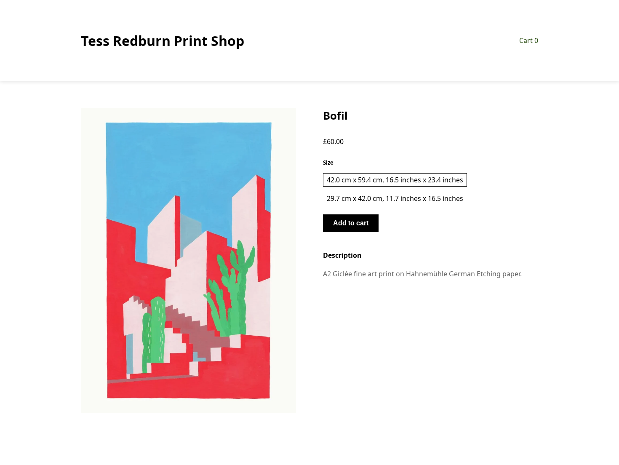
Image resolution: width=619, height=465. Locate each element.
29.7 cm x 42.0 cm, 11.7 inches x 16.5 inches (395, 198)
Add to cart (350, 223)
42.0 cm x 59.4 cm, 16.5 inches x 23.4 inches (395, 179)
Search (309, 453)
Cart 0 (528, 40)
